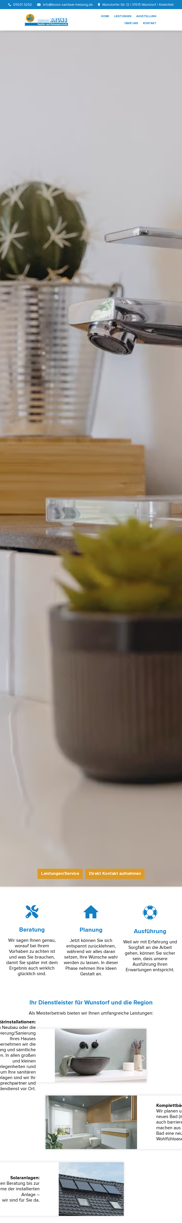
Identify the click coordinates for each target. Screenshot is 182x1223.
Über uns (131, 23)
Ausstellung (146, 16)
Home (105, 16)
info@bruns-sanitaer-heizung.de (68, 4)
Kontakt (149, 23)
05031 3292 (22, 4)
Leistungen (122, 16)
